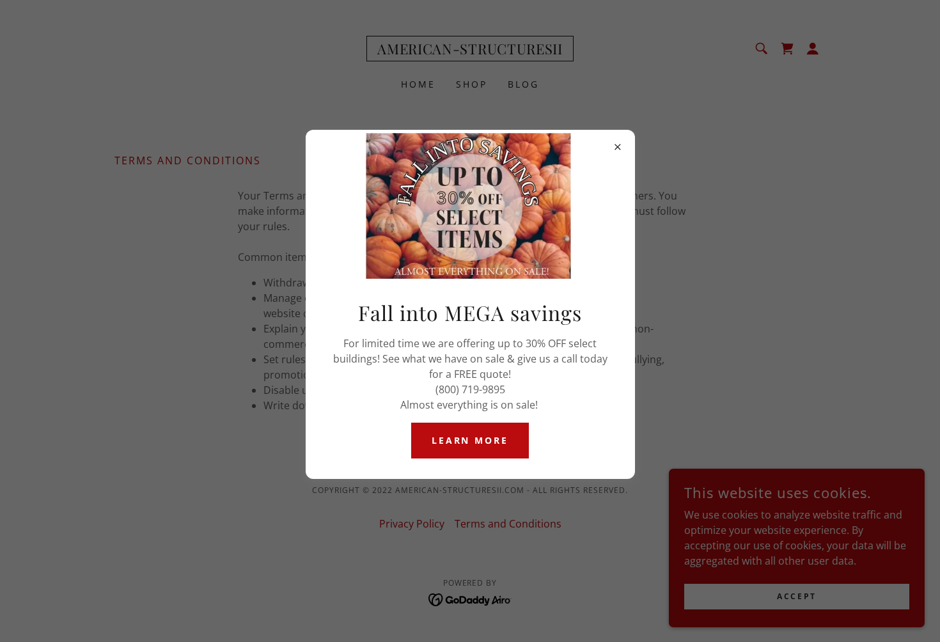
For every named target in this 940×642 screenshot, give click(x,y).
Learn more (470, 440)
